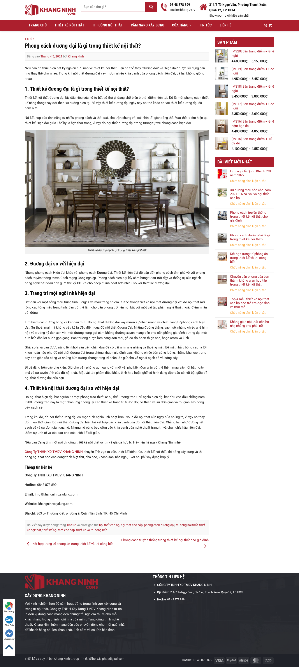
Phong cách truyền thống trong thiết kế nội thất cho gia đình (249, 216)
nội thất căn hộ (109, 525)
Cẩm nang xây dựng (147, 25)
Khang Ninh (76, 56)
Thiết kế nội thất (69, 25)
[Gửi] (151, 7)
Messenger (9, 639)
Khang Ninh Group (66, 658)
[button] (268, 25)
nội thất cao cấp (132, 525)
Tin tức (205, 25)
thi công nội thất (187, 525)
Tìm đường (9, 611)
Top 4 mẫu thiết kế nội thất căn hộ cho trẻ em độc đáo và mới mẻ (250, 303)
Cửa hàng (180, 25)
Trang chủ (38, 25)
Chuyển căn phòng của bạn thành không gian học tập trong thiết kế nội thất (249, 280)
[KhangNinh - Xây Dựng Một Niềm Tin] (50, 10)
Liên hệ (226, 25)
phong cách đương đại (159, 525)
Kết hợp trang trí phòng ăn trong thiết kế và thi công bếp (72, 544)
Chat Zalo (9, 625)
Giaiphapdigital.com (110, 658)
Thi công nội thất (107, 25)
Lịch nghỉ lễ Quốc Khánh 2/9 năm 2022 (250, 173)
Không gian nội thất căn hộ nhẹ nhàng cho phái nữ (249, 324)
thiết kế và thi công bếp (91, 530)
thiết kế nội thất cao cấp (58, 530)
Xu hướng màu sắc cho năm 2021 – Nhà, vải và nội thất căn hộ (250, 194)
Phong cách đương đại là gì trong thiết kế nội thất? (250, 237)
